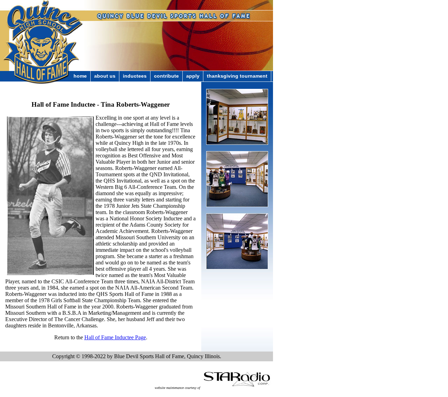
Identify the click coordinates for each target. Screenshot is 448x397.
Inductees (135, 76)
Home (80, 76)
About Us (104, 76)
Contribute (166, 76)
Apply (193, 76)
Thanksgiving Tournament (237, 76)
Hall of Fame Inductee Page (115, 337)
